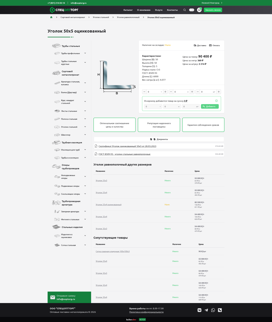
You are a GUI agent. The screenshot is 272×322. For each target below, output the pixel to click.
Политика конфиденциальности (146, 311)
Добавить (210, 106)
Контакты (172, 9)
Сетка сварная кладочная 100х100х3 (113, 251)
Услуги (158, 9)
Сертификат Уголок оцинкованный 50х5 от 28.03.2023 (127, 146)
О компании (143, 9)
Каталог (128, 9)
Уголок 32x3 (101, 228)
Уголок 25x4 (101, 192)
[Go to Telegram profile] (206, 310)
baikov (131, 319)
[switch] (191, 9)
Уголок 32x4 (101, 216)
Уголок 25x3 (101, 180)
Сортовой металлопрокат (73, 17)
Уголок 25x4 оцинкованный (108, 204)
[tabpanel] (159, 150)
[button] (212, 3)
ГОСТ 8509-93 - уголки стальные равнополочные (124, 154)
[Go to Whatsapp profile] (213, 310)
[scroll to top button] (267, 299)
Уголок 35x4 (101, 297)
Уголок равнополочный (128, 17)
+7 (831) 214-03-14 (56, 3)
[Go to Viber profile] (220, 310)
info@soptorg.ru (78, 3)
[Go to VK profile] (199, 310)
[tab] (159, 139)
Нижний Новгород (210, 2)
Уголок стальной (101, 17)
